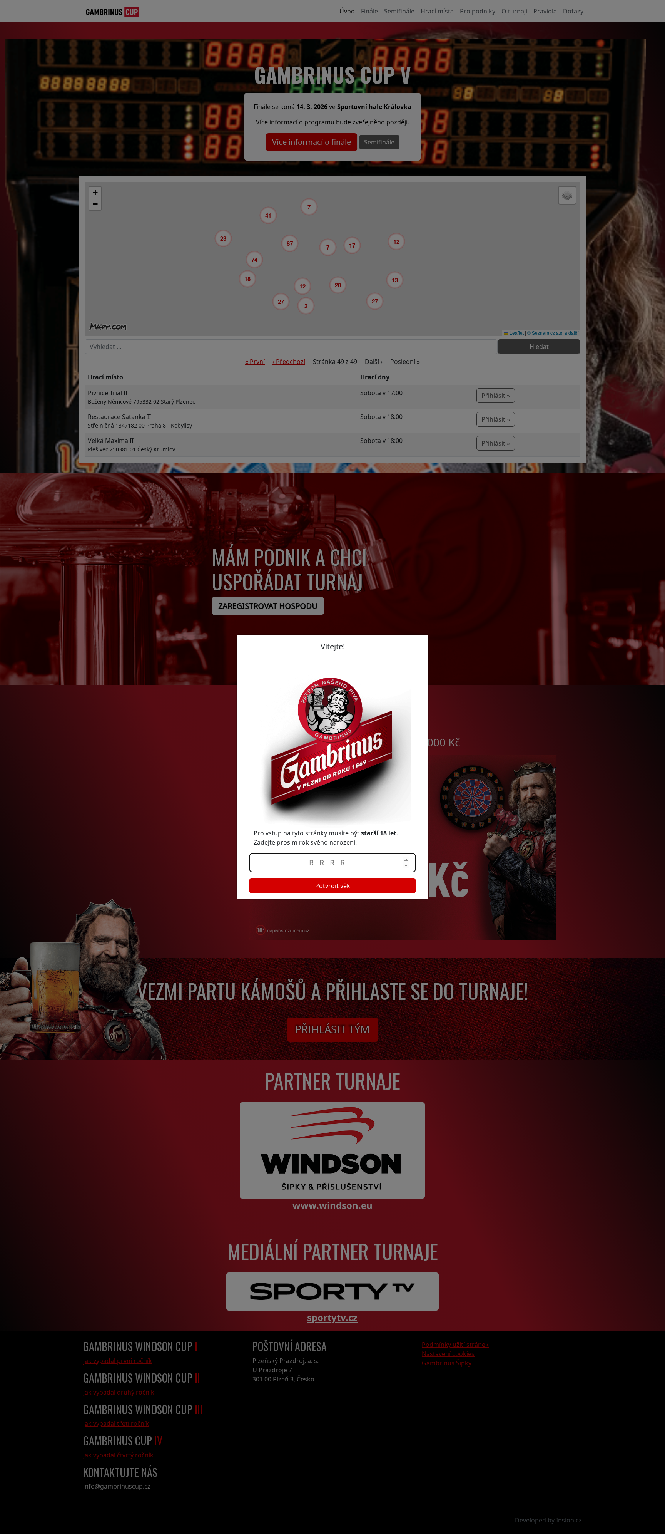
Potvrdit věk (332, 886)
